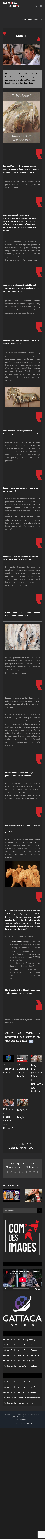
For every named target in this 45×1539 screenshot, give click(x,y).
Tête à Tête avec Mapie (8, 1068)
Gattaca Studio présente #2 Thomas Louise (21, 1366)
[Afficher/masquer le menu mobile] (41, 6)
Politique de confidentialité (30, 1417)
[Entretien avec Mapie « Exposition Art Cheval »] (8, 1102)
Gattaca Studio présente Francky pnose (19, 1360)
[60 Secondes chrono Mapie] (22, 1058)
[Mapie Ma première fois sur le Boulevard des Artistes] (36, 1058)
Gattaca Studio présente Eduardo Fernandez (22, 1355)
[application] (22, 1280)
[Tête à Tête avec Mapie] (8, 1058)
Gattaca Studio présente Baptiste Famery (20, 1350)
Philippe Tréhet (15, 942)
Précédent (28, 19)
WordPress (16, 1417)
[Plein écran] (39, 1289)
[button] (4, 1195)
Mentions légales (22, 1419)
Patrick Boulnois (15, 969)
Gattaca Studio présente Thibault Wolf (19, 1345)
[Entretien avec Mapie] (22, 1102)
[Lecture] (6, 1289)
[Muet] (36, 1289)
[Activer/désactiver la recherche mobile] (36, 6)
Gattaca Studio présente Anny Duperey (19, 1339)
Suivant (37, 19)
